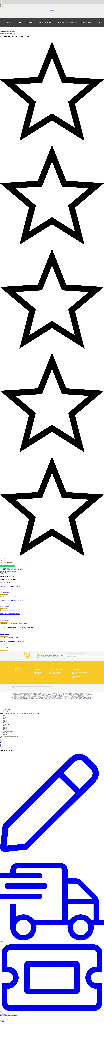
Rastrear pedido (53, 2)
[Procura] (52, 11)
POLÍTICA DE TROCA (54, 673)
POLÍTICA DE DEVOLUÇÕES (55, 669)
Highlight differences (9, 711)
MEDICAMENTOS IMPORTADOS (79, 672)
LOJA (73, 671)
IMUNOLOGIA (37, 669)
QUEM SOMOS (75, 669)
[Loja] (52, 741)
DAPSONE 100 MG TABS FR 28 (10, 614)
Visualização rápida (4, 592)
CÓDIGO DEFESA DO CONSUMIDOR (57, 675)
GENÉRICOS (37, 673)
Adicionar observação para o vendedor (8, 1015)
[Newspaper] (38, 656)
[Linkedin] (27, 658)
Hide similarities (8, 709)
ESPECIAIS (36, 675)
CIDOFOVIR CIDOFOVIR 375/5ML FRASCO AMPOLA (17, 627)
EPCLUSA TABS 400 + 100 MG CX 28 (11, 600)
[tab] (52, 572)
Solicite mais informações (7, 566)
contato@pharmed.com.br (20, 673)
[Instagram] (29, 654)
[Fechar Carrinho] (0, 747)
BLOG (73, 677)
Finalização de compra (5, 1013)
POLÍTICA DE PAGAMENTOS (55, 672)
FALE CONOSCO (76, 676)
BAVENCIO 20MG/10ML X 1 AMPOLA (12, 641)
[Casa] (52, 739)
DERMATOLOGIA (38, 672)
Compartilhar (3, 560)
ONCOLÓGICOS (38, 671)
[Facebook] (25, 654)
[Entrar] (52, 9)
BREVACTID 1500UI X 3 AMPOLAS (11, 586)
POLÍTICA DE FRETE (53, 671)
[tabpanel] (52, 576)
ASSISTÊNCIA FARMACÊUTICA (79, 675)
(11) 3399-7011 (13, 0)
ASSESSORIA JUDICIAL (77, 673)
